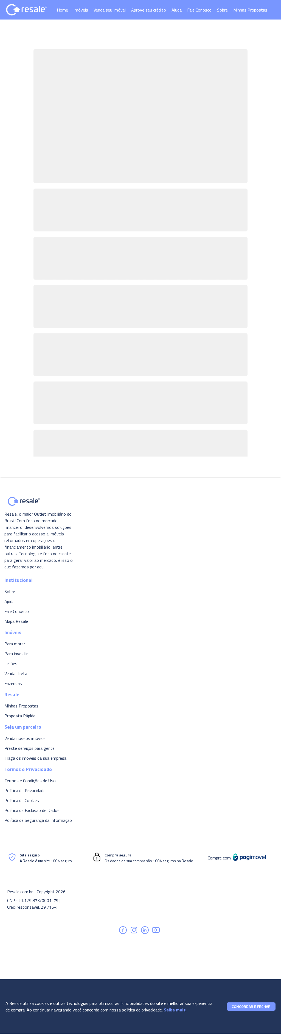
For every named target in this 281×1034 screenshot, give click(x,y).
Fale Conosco (199, 10)
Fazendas (13, 683)
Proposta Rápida (19, 715)
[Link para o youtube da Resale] (155, 930)
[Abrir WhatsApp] (267, 1020)
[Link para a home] (27, 9)
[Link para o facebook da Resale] (123, 930)
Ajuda (177, 10)
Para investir (16, 653)
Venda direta (15, 673)
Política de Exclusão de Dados (32, 810)
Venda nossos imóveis (25, 738)
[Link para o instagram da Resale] (134, 930)
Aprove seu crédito (148, 10)
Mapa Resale (16, 621)
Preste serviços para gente (29, 748)
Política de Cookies (21, 800)
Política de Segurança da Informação (38, 820)
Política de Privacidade (25, 790)
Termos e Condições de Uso (30, 780)
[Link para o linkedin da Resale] (144, 930)
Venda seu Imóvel (110, 10)
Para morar (14, 643)
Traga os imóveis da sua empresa (35, 758)
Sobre (222, 10)
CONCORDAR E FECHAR (251, 1006)
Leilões (10, 663)
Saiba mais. (175, 1010)
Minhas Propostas (250, 10)
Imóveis (81, 10)
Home (62, 10)
